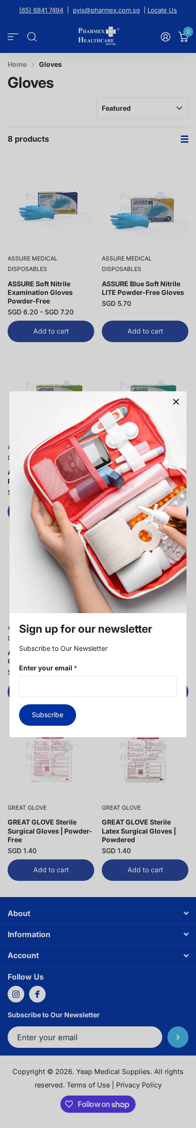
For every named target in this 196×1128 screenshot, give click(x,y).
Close (176, 401)
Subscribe (47, 714)
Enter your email (48, 667)
